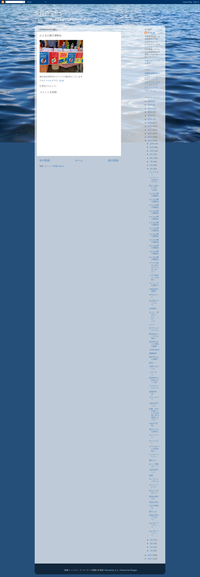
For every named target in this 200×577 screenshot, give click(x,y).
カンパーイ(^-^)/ (154, 486)
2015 (150, 137)
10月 (152, 151)
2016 (150, 133)
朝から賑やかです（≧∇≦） (154, 188)
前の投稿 (113, 160)
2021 (150, 116)
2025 (150, 101)
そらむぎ (151, 33)
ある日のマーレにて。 (154, 303)
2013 (150, 555)
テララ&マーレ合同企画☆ (154, 449)
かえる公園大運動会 (154, 195)
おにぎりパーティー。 (154, 525)
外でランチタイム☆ (154, 329)
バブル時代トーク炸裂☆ (154, 277)
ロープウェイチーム (154, 480)
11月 (152, 147)
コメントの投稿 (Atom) (54, 166)
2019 (150, 123)
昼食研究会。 (153, 393)
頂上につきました (154, 492)
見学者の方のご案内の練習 (154, 344)
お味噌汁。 (154, 309)
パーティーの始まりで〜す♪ (154, 180)
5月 (151, 169)
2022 (150, 112)
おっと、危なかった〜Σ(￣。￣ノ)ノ (154, 316)
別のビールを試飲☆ (154, 430)
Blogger (133, 570)
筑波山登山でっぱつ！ (154, 517)
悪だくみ (153, 512)
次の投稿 (44, 160)
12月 (152, 144)
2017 (150, 130)
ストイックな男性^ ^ (154, 284)
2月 (151, 547)
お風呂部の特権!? (154, 290)
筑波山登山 (154, 502)
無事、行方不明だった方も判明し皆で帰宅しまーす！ (154, 414)
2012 (150, 559)
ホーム (79, 160)
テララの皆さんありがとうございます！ (154, 267)
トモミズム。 (153, 373)
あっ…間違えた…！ (154, 465)
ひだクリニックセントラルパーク (152, 83)
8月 (151, 158)
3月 (151, 543)
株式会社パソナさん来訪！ (154, 336)
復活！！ (153, 363)
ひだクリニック (151, 79)
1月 (151, 551)
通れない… (154, 460)
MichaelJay (109, 570)
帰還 (151, 476)
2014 (150, 141)
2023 (150, 108)
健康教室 (153, 353)
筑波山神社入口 (154, 497)
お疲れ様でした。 (154, 471)
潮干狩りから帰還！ (154, 358)
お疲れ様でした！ (154, 404)
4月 (151, 540)
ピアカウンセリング (154, 387)
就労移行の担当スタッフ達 (154, 380)
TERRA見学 (154, 350)
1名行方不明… (153, 424)
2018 (150, 126)
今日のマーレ (49, 13)
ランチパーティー (154, 456)
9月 (151, 154)
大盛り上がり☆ (154, 367)
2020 (150, 119)
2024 (150, 105)
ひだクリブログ (151, 88)
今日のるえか (150, 91)
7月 (151, 162)
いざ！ (152, 325)
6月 (151, 165)
